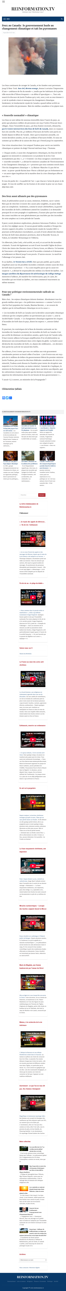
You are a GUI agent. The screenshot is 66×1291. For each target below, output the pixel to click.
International (11, 1281)
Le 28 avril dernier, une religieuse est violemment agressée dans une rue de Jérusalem (31, 694)
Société (56, 1281)
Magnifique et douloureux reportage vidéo (32, 1116)
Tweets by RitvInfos (25, 653)
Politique (50, 1281)
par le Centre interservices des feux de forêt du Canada (25, 129)
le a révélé (22, 262)
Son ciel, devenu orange (28, 88)
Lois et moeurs (21, 1281)
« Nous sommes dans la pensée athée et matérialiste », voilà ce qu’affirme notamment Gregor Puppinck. (32, 613)
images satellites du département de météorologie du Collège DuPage (31, 274)
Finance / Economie (40, 1281)
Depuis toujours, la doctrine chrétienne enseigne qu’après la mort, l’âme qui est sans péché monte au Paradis (32, 817)
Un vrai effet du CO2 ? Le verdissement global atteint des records (36, 1149)
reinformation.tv (33, 9)
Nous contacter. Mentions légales (30, 1267)
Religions (30, 1281)
